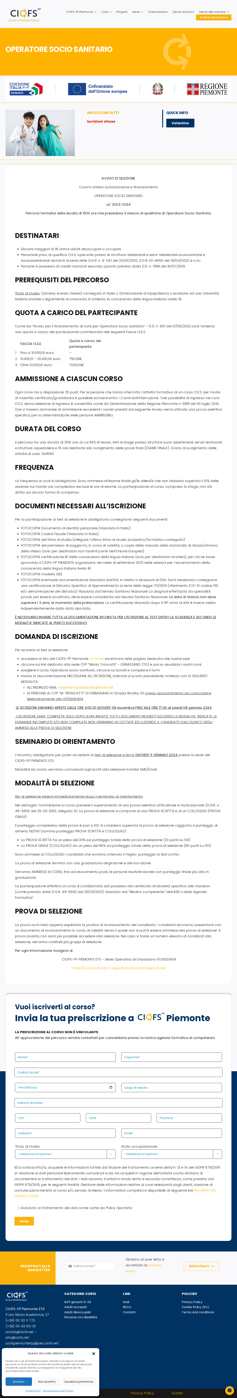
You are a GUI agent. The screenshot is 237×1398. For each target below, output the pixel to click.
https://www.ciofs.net (89, 968)
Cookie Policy (33, 1390)
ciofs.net (97, 658)
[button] (94, 1353)
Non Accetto (47, 1382)
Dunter (177, 1393)
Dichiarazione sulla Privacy (58, 1390)
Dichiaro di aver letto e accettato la (145, 1265)
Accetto (18, 1382)
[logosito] (24, 10)
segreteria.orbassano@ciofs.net (138, 968)
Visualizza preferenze (79, 1382)
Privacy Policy (142, 1393)
